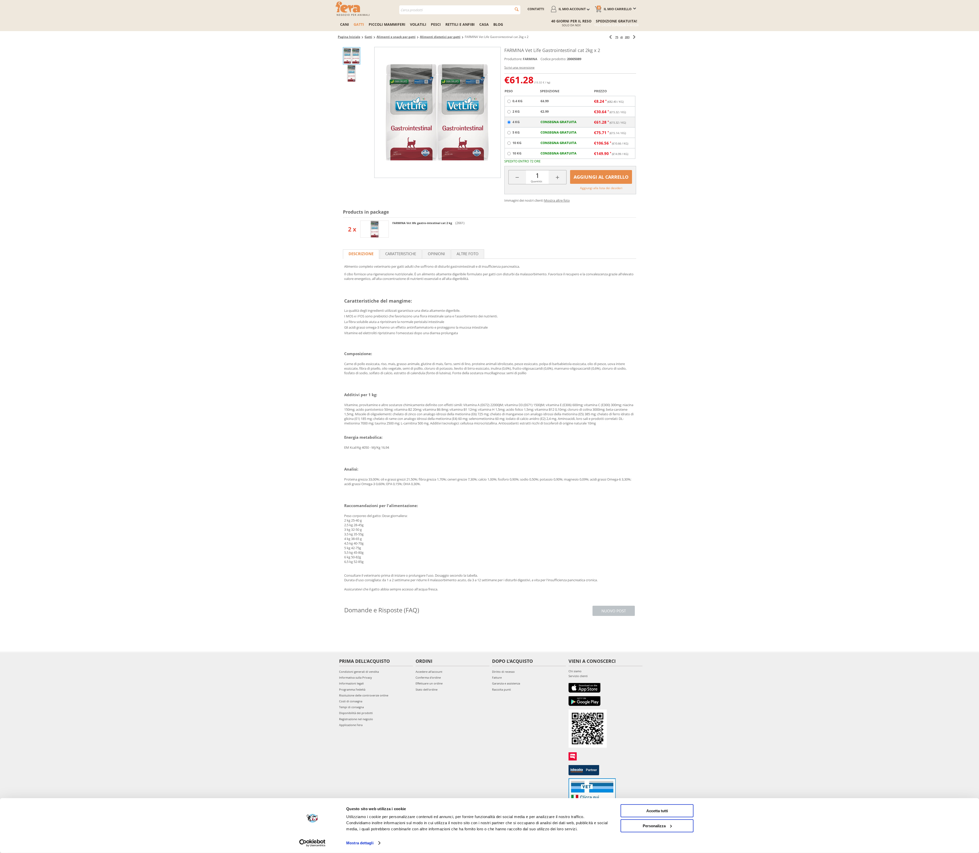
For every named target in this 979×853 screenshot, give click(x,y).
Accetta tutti (657, 811)
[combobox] (459, 9)
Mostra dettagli (359, 843)
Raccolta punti (501, 689)
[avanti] (634, 37)
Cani (344, 24)
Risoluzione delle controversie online (363, 695)
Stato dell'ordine (426, 689)
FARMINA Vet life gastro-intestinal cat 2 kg (422, 223)
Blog (498, 24)
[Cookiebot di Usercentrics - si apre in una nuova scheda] (312, 843)
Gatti (359, 24)
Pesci (436, 24)
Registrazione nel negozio (356, 719)
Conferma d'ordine (428, 677)
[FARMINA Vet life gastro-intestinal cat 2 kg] (374, 229)
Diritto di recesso (503, 672)
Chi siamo (575, 671)
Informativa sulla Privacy (355, 677)
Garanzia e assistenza (506, 683)
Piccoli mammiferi (387, 24)
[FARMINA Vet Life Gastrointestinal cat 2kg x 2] (437, 112)
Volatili (418, 24)
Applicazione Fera (351, 725)
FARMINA (530, 59)
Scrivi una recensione (519, 67)
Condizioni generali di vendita (359, 672)
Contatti (535, 9)
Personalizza (654, 825)
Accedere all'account (429, 672)
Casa (484, 24)
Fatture (497, 677)
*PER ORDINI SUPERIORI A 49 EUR (616, 25)
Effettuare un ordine (429, 683)
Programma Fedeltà (352, 689)
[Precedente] (610, 37)
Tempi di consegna (351, 707)
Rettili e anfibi (460, 24)
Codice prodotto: (553, 59)
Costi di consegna (350, 701)
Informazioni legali (351, 683)
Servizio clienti (578, 676)
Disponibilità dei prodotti (356, 713)
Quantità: (537, 181)
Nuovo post (613, 610)
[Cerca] (516, 9)
